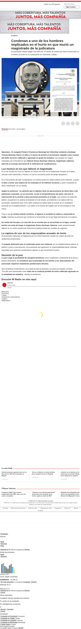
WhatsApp (77, 123)
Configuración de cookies (46, 508)
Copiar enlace (5, 624)
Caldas (4, 295)
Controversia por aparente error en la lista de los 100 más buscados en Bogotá (14, 473)
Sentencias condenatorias (11, 297)
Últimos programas (17, 550)
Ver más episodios (7, 582)
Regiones (15, 35)
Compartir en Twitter (8, 618)
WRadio (12, 6)
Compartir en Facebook (9, 616)
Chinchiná (5, 293)
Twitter (68, 123)
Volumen (4, 544)
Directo (27, 550)
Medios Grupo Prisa (40, 521)
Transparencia (58, 508)
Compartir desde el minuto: (11, 628)
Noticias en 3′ (5, 550)
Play (2, 546)
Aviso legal (5, 508)
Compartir (26, 582)
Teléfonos (76, 508)
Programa (56, 4)
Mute (2, 542)
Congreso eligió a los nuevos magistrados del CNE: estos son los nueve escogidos (14, 494)
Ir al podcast (18, 582)
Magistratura (6, 300)
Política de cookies (32, 508)
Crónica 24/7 (4, 574)
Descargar (3, 626)
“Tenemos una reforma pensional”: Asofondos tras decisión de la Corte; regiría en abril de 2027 (44, 494)
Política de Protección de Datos (18, 508)
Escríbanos (40, 510)
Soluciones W (67, 508)
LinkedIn (73, 123)
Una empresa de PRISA (40, 516)
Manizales (5, 129)
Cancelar (10, 609)
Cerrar (3, 592)
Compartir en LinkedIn (8, 620)
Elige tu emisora (71, 7)
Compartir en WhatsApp (9, 622)
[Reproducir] (4, 285)
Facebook (63, 123)
